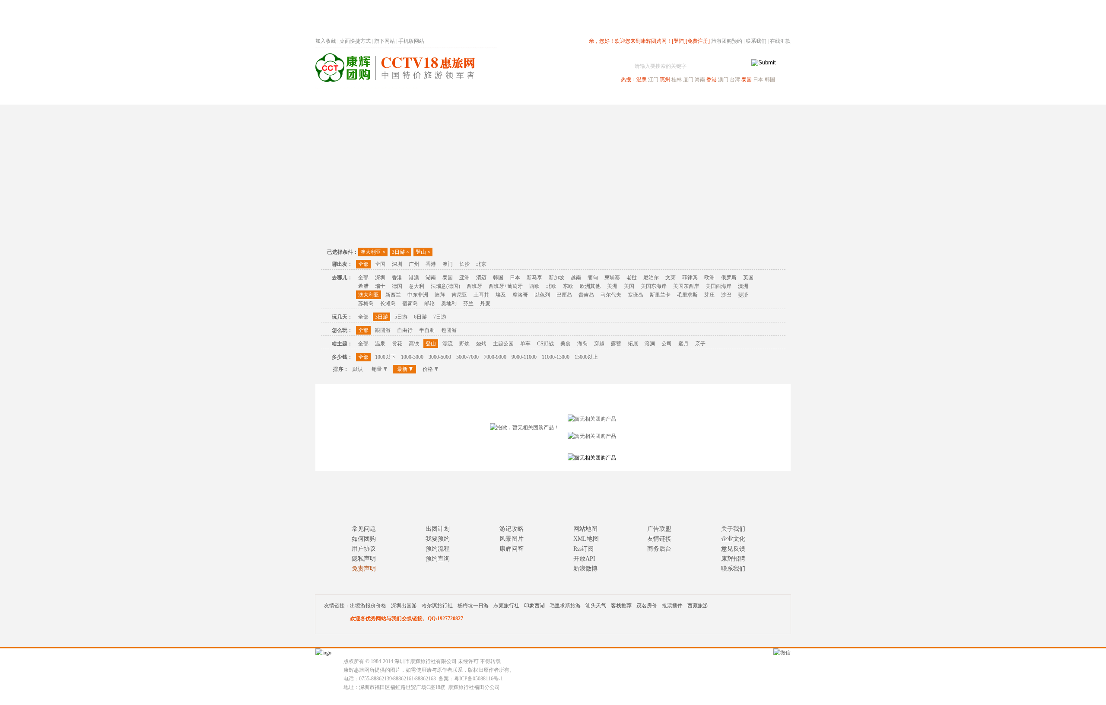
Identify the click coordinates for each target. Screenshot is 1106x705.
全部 (363, 264)
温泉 (641, 80)
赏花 (397, 344)
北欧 (551, 286)
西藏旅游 (697, 606)
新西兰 (393, 295)
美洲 (612, 286)
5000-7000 (467, 357)
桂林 (676, 80)
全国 (380, 264)
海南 (700, 80)
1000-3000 (412, 357)
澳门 (723, 80)
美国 (629, 286)
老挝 (631, 277)
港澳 (414, 277)
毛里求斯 (687, 295)
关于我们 (733, 529)
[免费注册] (698, 41)
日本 (758, 80)
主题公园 (503, 344)
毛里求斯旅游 (565, 606)
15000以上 (586, 357)
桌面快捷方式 (355, 41)
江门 (653, 80)
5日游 (400, 317)
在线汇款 (780, 41)
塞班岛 (635, 295)
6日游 (420, 317)
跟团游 (383, 330)
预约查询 (438, 558)
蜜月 (683, 344)
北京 (481, 264)
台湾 (735, 80)
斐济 (743, 295)
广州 (414, 264)
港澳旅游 (620, 96)
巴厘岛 (564, 295)
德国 (397, 286)
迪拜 (440, 295)
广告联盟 (659, 529)
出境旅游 (659, 96)
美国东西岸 (686, 286)
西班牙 (474, 286)
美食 (565, 344)
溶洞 (650, 344)
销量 (377, 369)
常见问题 (364, 529)
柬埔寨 (612, 277)
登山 (423, 252)
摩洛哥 (520, 295)
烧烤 (481, 344)
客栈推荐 (621, 606)
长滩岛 (388, 303)
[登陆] (679, 41)
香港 (711, 80)
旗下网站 (384, 41)
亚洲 (464, 277)
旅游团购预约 (726, 41)
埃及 (501, 295)
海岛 (582, 344)
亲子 (700, 344)
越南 (576, 277)
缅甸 (593, 277)
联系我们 (756, 41)
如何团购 (364, 539)
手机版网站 (411, 41)
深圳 (397, 264)
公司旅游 (770, 96)
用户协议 (364, 548)
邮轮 (429, 303)
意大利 (416, 286)
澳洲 (743, 286)
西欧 (534, 286)
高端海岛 (731, 96)
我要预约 (438, 539)
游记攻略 (511, 529)
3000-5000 (440, 357)
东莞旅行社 (506, 606)
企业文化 (733, 539)
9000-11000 (524, 357)
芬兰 (468, 303)
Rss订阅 (583, 548)
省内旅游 (543, 96)
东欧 (568, 286)
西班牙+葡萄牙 (506, 286)
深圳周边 (504, 96)
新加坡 (556, 277)
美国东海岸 (654, 286)
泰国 (746, 80)
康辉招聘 (733, 558)
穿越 (599, 344)
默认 (358, 369)
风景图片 (511, 539)
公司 (666, 344)
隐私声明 (364, 558)
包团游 (449, 330)
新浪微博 (585, 568)
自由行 (405, 330)
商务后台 (659, 548)
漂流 (447, 344)
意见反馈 (733, 548)
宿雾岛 (410, 303)
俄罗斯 (729, 277)
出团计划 (438, 529)
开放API (584, 558)
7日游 (439, 317)
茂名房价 (646, 606)
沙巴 (726, 295)
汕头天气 (595, 606)
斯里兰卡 (660, 295)
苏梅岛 (366, 303)
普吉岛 (586, 295)
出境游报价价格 (368, 606)
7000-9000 (495, 357)
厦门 (688, 80)
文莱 (670, 277)
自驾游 (695, 96)
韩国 (770, 80)
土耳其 (481, 295)
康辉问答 (511, 548)
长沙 (464, 264)
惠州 (665, 80)
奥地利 (449, 303)
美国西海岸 (718, 286)
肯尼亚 (459, 295)
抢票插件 (672, 606)
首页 (432, 96)
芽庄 (709, 295)
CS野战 (545, 344)
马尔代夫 (611, 295)
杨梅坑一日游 (473, 606)
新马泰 (534, 277)
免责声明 (364, 568)
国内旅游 (581, 96)
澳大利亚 (372, 252)
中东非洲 (417, 295)
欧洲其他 (590, 286)
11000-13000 (555, 357)
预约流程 (438, 548)
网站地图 (585, 529)
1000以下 (385, 357)
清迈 (481, 277)
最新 (402, 369)
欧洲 (709, 277)
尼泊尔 (651, 277)
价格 (428, 369)
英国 (748, 277)
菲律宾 (690, 277)
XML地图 (586, 539)
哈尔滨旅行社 (437, 606)
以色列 (542, 295)
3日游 (400, 252)
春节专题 (465, 96)
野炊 (464, 344)
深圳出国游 (404, 606)
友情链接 (659, 539)
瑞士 (380, 286)
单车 (525, 344)
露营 (616, 344)
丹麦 (485, 303)
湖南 (431, 277)
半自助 (427, 330)
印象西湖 (534, 606)
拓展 (633, 344)
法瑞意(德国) (445, 286)
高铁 (414, 344)
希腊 (363, 286)
